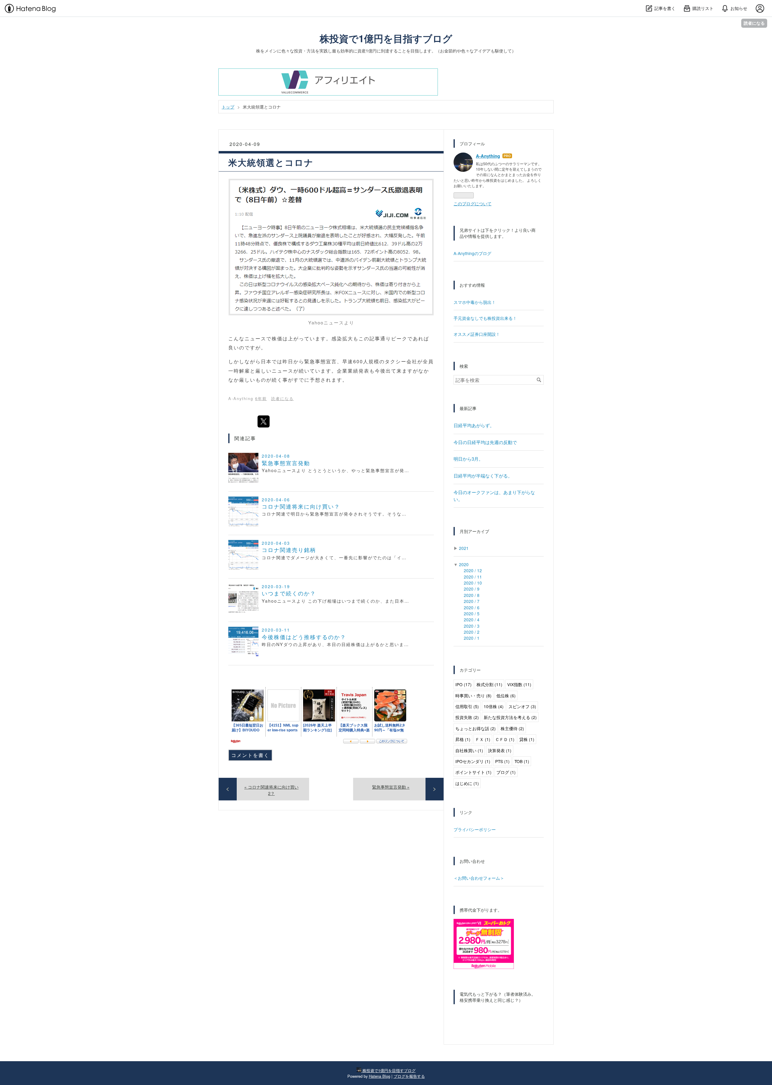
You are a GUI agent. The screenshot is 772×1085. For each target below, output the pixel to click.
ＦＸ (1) (482, 739)
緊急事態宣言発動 (286, 463)
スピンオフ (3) (522, 706)
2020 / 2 (471, 632)
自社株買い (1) (469, 750)
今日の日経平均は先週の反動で (485, 442)
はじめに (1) (467, 783)
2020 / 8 (471, 595)
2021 (464, 548)
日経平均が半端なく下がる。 (483, 475)
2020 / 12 (473, 570)
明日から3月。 (468, 459)
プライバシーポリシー (475, 829)
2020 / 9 (471, 589)
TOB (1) (521, 761)
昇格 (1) (462, 739)
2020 (464, 564)
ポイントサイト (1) (473, 772)
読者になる (754, 23)
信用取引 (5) (467, 706)
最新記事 (468, 408)
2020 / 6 (471, 607)
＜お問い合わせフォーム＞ (479, 878)
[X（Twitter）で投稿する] (264, 421)
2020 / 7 (471, 601)
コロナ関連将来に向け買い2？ (271, 790)
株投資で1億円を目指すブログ (386, 38)
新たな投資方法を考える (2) (510, 717)
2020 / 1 (471, 638)
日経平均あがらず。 (474, 425)
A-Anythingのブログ (472, 253)
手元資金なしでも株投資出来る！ (485, 318)
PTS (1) (502, 761)
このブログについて (473, 203)
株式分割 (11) (489, 684)
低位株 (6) (506, 695)
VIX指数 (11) (519, 684)
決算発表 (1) (499, 750)
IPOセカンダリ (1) (472, 761)
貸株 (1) (526, 739)
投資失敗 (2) (467, 717)
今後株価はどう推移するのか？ (304, 637)
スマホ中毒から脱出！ (475, 302)
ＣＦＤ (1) (504, 739)
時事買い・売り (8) (473, 695)
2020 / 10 (473, 583)
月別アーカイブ (474, 531)
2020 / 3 (471, 626)
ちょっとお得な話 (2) (475, 728)
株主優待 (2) (512, 728)
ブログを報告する (409, 1076)
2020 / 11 (473, 577)
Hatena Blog (379, 1076)
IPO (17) (463, 684)
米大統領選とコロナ (271, 162)
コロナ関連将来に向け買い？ (301, 506)
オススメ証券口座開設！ (477, 334)
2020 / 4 (471, 620)
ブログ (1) (506, 772)
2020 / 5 (471, 613)
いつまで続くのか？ (289, 593)
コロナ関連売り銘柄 (289, 550)
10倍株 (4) (494, 706)
